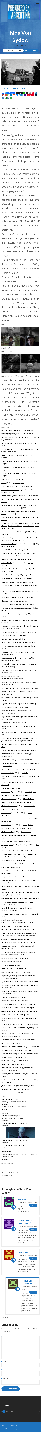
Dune (3, 788)
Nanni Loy (26, 939)
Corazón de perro (7, 646)
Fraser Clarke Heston (10, 910)
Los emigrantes (6, 597)
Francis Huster (27, 1050)
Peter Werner (31, 851)
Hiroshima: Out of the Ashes (10, 851)
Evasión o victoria (7, 726)
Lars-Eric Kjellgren (26, 437)
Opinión (19, 50)
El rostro (4, 486)
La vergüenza (5, 575)
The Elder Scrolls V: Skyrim (9, 1068)
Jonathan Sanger (27, 795)
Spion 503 (4, 479)
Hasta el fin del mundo (8, 871)
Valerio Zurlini (7, 673)
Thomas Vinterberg (24, 1089)
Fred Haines (23, 635)
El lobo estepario (6, 635)
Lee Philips (25, 773)
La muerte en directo (8, 711)
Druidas (3, 1004)
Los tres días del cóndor (9, 658)
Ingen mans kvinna (7, 437)
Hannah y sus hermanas (9, 819)
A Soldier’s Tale (6, 782)
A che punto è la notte (8, 939)
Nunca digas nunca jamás (9, 763)
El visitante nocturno (8, 591)
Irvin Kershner (7, 766)
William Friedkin (30, 632)
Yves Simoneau (21, 997)
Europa (3, 877)
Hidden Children (6, 1018)
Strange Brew (5, 750)
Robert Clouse (8, 655)
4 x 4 (3, 523)
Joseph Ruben (31, 769)
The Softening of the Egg (9, 642)
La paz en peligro (7, 845)
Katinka (3, 841)
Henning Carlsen (28, 825)
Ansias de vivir (6, 813)
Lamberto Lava (13, 978)
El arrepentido (5, 792)
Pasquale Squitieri (30, 792)
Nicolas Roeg (26, 958)
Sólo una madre (6, 430)
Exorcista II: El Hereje (8, 692)
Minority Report (6, 1015)
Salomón (4, 972)
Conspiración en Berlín (8, 544)
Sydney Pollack (14, 660)
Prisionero (16, 88)
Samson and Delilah (7, 773)
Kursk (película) (6, 1089)
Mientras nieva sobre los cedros (11, 991)
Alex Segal (27, 559)
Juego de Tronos (6, 1086)
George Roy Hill (24, 550)
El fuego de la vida (7, 553)
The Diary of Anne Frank (9, 559)
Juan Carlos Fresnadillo (20, 1001)
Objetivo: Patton (6, 704)
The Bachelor (5, 886)
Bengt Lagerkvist (22, 608)
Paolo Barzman (23, 926)
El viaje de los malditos (8, 664)
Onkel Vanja (5, 922)
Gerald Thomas (26, 832)
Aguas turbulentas (7, 982)
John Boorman (8, 694)
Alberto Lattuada (28, 799)
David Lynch (16, 788)
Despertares (5, 864)
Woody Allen (7, 821)
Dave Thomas (31, 750)
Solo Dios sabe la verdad (9, 698)
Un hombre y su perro (8, 1050)
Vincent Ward (7, 988)
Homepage (9, 50)
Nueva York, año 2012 (8, 652)
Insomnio (4, 1008)
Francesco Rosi (8, 685)
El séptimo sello (6, 461)
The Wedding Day (7, 496)
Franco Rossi (20, 809)
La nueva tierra (6, 620)
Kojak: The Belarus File (8, 802)
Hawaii (3, 550)
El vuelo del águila (7, 738)
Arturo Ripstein (18, 679)
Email (4, 1370)
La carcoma (5, 604)
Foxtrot (3, 679)
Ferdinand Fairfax (29, 806)
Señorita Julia (5, 434)
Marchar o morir (6, 688)
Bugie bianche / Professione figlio (12, 717)
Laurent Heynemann (25, 760)
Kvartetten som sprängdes (10, 626)
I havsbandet (5, 608)
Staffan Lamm (34, 898)
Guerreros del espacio (8, 776)
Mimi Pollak (22, 443)
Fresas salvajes (6, 467)
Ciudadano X (5, 929)
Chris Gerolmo (31, 929)
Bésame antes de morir (9, 880)
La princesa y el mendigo (9, 976)
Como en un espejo (7, 499)
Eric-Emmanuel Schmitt (30, 1054)
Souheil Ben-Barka (31, 1011)
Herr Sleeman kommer (8, 449)
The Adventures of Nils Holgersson (12, 505)
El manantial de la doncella (10, 490)
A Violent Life (5, 854)
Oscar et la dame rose (8, 1054)
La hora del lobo (6, 563)
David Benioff (23, 1086)
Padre (3, 860)
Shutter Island (5, 1061)
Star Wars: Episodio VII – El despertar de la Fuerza (17, 1080)
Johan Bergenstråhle (26, 578)
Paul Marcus (16, 1024)
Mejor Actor (9, 1107)
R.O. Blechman (23, 782)
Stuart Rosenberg (9, 667)
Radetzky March (6, 946)
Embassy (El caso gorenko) (10, 614)
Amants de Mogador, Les (9, 1011)
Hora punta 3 (5, 1040)
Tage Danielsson (23, 601)
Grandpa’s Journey (7, 898)
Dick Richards (33, 688)
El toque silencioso (7, 914)
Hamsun (4, 965)
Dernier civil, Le (6, 760)
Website (5, 1378)
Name (5, 1361)
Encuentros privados (8, 952)
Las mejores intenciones (9, 892)
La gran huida (5, 769)
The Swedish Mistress (8, 511)
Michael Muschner (21, 968)
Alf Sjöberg (32, 430)
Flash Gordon (5, 723)
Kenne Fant (24, 455)
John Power (21, 860)
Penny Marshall (31, 864)
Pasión (3, 582)
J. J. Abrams (7, 1082)
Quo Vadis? (5, 809)
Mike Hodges (21, 723)
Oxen (3, 867)
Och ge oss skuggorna (8, 902)
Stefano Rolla (7, 719)
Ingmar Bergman (28, 449)
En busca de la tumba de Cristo (11, 1034)
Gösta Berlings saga (7, 828)
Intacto (3, 1001)
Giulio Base (7, 1036)
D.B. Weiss (32, 1086)
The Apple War (6, 601)
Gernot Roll (9, 948)
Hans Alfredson (31, 626)
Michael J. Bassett (24, 1057)
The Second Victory (7, 832)
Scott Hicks (12, 994)
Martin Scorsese (23, 1061)
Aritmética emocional (8, 1043)
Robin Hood (5, 1064)
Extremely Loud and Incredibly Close (13, 1074)
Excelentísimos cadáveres (9, 682)
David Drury (35, 982)
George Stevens (20, 540)
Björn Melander (28, 902)
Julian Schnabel (34, 1047)
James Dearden (8, 883)
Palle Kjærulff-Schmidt (15, 526)
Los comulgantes (7, 517)
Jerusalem (4, 961)
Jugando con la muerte (8, 732)
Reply (33, 1205)
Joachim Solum (10, 936)
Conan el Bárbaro (7, 744)
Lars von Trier (21, 877)
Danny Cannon (30, 942)
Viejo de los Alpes (32, 1024)
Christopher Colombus (8, 799)
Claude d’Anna (21, 639)
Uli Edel (5, 1030)
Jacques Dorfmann (29, 1004)
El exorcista (5, 632)
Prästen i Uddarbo (7, 455)
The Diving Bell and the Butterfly (11, 1047)
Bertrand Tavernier (9, 713)
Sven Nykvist (16, 867)
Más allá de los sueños (8, 985)
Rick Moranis (22, 750)
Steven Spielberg (24, 1015)
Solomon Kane (6, 1057)
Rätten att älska (6, 443)
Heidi (3, 1024)
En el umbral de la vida (8, 473)
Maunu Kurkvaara (28, 526)
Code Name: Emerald (8, 795)
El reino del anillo (6, 1028)
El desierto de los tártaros (9, 670)
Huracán (4, 707)
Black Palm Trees (7, 569)
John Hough (33, 704)
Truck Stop (4, 968)
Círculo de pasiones (7, 754)
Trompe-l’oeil (5, 639)
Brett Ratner (30, 1040)
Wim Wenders (7, 873)
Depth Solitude (6, 933)
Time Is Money (6, 926)
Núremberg (5, 997)
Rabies (3, 483)
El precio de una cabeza (9, 532)
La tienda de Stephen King (9, 908)
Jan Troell (11, 528)
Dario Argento (30, 1008)
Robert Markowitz (29, 802)
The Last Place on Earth (9, 806)
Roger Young (26, 972)
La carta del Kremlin (7, 585)
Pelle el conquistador (8, 835)
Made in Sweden (6, 578)
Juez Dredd (5, 942)
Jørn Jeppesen (19, 479)
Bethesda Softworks (10, 1070)
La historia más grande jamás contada (13, 538)
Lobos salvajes (6, 825)
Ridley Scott (20, 1064)
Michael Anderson (9, 546)
